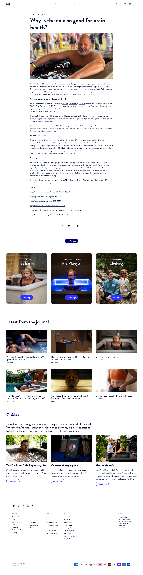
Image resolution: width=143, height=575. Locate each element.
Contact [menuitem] (85, 3)
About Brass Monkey (35, 517)
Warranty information (69, 528)
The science (33, 522)
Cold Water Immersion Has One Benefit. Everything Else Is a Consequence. (70, 397)
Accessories (15, 527)
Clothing (14, 532)
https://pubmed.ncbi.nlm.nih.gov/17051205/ (45, 196)
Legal (65, 513)
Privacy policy (67, 517)
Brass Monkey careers (52, 533)
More (47, 513)
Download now (12, 481)
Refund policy (67, 520)
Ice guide (32, 520)
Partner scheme (50, 528)
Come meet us (34, 528)
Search (48, 520)
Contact (48, 517)
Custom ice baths (16, 530)
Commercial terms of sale (70, 536)
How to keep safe (51, 531)
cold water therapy (60, 84)
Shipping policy (68, 525)
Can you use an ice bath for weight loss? (114, 396)
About (31, 513)
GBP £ (117, 4)
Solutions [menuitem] (67, 3)
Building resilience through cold (110, 357)
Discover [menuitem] (76, 3)
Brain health (33, 15)
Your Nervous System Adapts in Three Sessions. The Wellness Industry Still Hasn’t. (26, 397)
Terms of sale (67, 533)
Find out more (102, 484)
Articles (73, 241)
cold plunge (73, 103)
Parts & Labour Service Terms (72, 539)
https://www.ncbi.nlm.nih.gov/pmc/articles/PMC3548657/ (50, 214)
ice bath (65, 103)
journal (93, 180)
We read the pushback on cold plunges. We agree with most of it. (25, 358)
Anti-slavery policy (69, 531)
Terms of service (68, 522)
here (80, 180)
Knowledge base (34, 525)
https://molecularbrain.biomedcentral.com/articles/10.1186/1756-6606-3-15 (56, 210)
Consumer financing (51, 522)
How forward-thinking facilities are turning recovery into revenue (70, 358)
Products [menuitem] (58, 3)
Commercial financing (52, 525)
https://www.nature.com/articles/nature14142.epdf (47, 205)
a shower (82, 103)
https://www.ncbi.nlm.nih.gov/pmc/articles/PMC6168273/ (50, 192)
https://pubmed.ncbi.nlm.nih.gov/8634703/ (45, 201)
